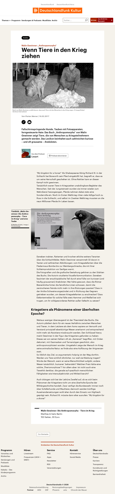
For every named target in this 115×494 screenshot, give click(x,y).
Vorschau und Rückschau (7, 454)
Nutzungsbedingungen (62, 487)
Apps (49, 457)
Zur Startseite (43, 434)
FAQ (48, 453)
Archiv (54, 20)
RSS (48, 464)
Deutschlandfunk (47, 4)
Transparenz (98, 464)
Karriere (96, 461)
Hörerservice (75, 453)
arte (65, 490)
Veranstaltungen (54, 468)
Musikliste (46, 20)
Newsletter (51, 461)
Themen (5, 20)
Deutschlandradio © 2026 (57, 484)
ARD (39, 490)
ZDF (46, 490)
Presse (95, 457)
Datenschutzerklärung (38, 487)
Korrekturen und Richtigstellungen (100, 469)
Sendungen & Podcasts (31, 20)
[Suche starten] (86, 20)
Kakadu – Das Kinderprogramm (8, 471)
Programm (16, 20)
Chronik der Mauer (79, 490)
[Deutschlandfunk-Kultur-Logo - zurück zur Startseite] (57, 10)
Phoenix (55, 490)
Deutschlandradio (100, 453)
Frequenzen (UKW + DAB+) (32, 458)
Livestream (28, 453)
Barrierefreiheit (99, 474)
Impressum (81, 487)
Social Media (75, 457)
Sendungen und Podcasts (8, 461)
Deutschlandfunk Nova (65, 4)
